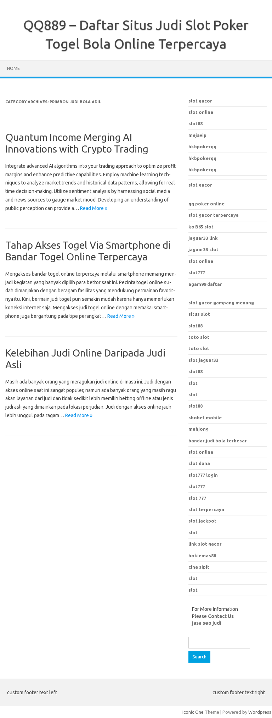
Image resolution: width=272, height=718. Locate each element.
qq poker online (206, 203)
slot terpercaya (206, 509)
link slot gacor (205, 543)
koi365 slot (201, 226)
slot (193, 383)
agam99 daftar (205, 284)
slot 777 (197, 498)
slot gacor (200, 100)
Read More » (93, 208)
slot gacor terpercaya (213, 214)
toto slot (198, 337)
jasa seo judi (206, 623)
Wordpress (259, 711)
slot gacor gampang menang (221, 302)
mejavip (197, 135)
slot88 (195, 123)
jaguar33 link (203, 238)
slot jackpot (202, 520)
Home (13, 68)
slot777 (196, 272)
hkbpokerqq (202, 146)
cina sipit (198, 566)
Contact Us (221, 616)
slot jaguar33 (203, 360)
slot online (200, 112)
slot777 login (203, 475)
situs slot (199, 313)
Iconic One (193, 711)
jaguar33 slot (203, 249)
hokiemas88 (202, 555)
